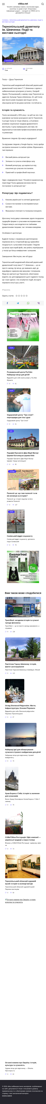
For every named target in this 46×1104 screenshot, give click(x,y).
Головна (5, 20)
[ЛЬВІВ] (22, 368)
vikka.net (23, 3)
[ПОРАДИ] (23, 489)
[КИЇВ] (23, 448)
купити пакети (7, 1095)
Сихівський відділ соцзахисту (20, 536)
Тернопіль (8, 60)
